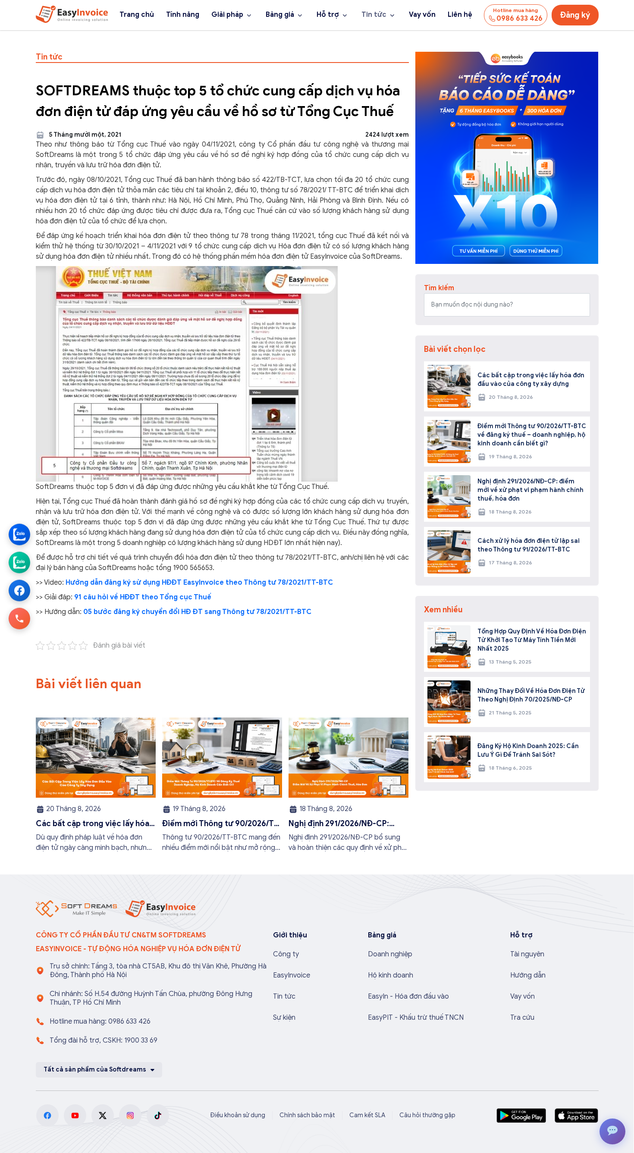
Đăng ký (575, 15)
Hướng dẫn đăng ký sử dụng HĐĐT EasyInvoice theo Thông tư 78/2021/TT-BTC (199, 582)
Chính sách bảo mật (307, 1115)
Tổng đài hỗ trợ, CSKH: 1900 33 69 (103, 1040)
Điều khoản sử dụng (237, 1115)
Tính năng (182, 14)
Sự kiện (284, 1017)
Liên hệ (460, 14)
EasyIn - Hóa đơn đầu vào (408, 996)
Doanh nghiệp (390, 954)
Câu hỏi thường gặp (427, 1115)
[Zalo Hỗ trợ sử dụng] (19, 563)
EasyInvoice (291, 975)
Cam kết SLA (367, 1115)
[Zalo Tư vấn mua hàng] (19, 535)
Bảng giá (280, 14)
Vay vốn (422, 14)
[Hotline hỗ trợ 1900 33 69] (19, 619)
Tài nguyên (527, 954)
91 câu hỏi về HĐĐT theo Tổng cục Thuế (141, 597)
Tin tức (373, 14)
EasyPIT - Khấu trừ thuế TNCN (416, 1017)
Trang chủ (136, 14)
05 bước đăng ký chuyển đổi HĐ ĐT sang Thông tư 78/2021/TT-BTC (197, 612)
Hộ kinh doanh (390, 975)
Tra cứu (522, 1017)
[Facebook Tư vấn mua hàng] (19, 591)
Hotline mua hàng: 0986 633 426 (100, 1021)
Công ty (286, 954)
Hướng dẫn (528, 975)
